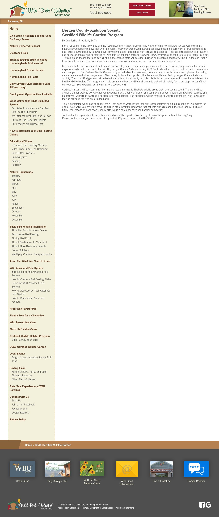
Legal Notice (107, 507)
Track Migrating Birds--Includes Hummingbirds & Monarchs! (28, 61)
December (17, 219)
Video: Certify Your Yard (25, 340)
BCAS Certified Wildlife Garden (28, 347)
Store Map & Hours (142, 5)
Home (14, 29)
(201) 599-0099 (100, 13)
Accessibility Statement (68, 507)
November (17, 215)
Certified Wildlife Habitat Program (30, 336)
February (16, 179)
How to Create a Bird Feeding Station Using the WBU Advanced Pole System (32, 283)
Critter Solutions (20, 250)
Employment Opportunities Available (31, 94)
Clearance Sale (19, 53)
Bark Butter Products (23, 153)
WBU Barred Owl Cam (23, 322)
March (15, 183)
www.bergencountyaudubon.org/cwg (172, 115)
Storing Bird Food (21, 238)
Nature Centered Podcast (25, 46)
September (17, 207)
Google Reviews (20, 412)
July (14, 199)
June (14, 195)
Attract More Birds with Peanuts (29, 246)
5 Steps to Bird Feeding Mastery (29, 145)
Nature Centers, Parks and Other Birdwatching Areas (29, 373)
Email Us (16, 400)
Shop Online (142, 12)
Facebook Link (19, 408)
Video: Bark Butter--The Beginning (30, 149)
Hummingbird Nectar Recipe (27, 70)
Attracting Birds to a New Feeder (29, 230)
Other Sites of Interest (24, 379)
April (14, 187)
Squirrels (16, 165)
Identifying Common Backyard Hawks (32, 254)
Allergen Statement (125, 507)
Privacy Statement (90, 507)
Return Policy (18, 419)
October (16, 211)
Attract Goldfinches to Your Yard (29, 242)
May (14, 191)
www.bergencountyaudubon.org (106, 92)
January (16, 176)
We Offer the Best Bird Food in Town (31, 116)
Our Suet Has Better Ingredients (29, 120)
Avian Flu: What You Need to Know (30, 261)
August (15, 203)
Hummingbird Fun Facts (24, 77)
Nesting (16, 161)
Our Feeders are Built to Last (27, 124)
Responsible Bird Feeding (25, 234)
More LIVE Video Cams (23, 329)
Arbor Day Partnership (23, 308)
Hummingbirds (19, 157)
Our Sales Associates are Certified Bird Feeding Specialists (30, 110)
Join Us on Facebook (23, 404)
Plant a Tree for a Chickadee (27, 315)
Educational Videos (21, 141)
